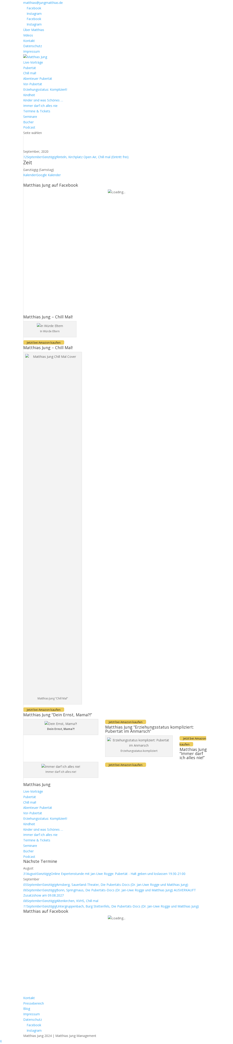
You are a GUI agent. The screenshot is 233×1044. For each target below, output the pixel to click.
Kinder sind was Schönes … (43, 100)
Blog (26, 1008)
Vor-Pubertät (32, 84)
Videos (28, 35)
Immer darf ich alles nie (40, 105)
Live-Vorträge (33, 62)
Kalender (29, 175)
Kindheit (29, 95)
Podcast (29, 127)
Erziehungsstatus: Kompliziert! (45, 89)
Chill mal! (29, 73)
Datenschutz (32, 46)
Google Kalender (48, 175)
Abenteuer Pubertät (37, 78)
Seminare (30, 116)
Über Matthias (33, 30)
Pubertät (29, 68)
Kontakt (29, 41)
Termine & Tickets (36, 111)
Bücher (28, 122)
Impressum (31, 51)
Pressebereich (33, 1003)
